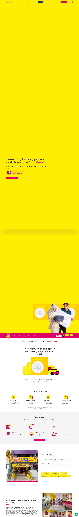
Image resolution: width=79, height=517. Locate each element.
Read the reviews (69, 336)
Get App (70, 2)
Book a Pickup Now (12, 177)
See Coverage (22, 177)
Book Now (64, 2)
